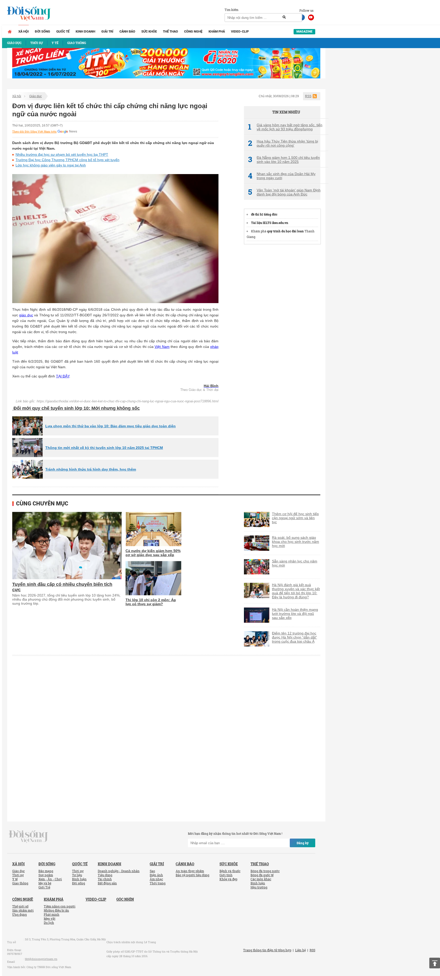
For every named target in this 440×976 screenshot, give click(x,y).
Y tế (15, 879)
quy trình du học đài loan (285, 231)
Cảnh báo (127, 31)
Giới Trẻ (44, 887)
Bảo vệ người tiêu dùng (192, 875)
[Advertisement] (282, 325)
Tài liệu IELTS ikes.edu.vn (269, 223)
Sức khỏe (149, 31)
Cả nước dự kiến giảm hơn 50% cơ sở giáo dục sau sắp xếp (153, 553)
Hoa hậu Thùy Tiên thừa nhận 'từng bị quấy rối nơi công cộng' (283, 143)
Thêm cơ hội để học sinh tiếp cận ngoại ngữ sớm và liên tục (295, 518)
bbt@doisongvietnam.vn (41, 959)
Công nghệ (193, 31)
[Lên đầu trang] (434, 963)
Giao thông (20, 883)
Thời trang (158, 883)
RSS (308, 96)
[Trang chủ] (9, 31)
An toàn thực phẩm (190, 871)
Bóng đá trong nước (265, 871)
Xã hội (23, 31)
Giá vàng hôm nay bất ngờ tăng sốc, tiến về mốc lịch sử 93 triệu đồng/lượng (285, 127)
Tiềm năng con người (59, 906)
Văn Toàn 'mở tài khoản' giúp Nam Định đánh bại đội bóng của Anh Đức (284, 192)
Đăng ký (303, 843)
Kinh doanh (85, 31)
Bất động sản (107, 883)
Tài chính (105, 879)
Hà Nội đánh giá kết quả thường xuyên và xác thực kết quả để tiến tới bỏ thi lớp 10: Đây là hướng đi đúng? (296, 591)
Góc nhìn (125, 899)
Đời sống (42, 31)
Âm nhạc (156, 879)
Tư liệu (77, 875)
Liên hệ (300, 950)
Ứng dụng (19, 914)
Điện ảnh (156, 875)
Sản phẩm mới (23, 910)
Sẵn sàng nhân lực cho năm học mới (294, 563)
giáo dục (26, 315)
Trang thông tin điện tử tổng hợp (267, 950)
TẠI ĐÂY (62, 376)
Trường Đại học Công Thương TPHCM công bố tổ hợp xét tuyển (67, 160)
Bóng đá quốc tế (262, 875)
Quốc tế (63, 31)
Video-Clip (240, 31)
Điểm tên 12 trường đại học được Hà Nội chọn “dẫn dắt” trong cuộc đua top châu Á (294, 637)
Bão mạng (45, 871)
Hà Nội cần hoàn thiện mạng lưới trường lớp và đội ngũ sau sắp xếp (295, 613)
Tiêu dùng (105, 875)
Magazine (304, 31)
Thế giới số (20, 906)
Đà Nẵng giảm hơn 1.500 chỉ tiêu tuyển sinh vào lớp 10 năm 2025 (284, 159)
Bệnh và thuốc (229, 871)
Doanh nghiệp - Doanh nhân (119, 871)
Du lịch (49, 923)
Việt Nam (162, 347)
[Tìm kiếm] (284, 17)
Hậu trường (259, 887)
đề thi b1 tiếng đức (264, 214)
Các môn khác (261, 879)
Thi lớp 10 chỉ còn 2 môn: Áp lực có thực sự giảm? (151, 602)
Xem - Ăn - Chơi (50, 879)
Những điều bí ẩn (56, 910)
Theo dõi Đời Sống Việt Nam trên (34, 131)
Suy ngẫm (45, 875)
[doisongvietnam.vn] (28, 836)
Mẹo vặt (49, 918)
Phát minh (51, 914)
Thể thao (170, 31)
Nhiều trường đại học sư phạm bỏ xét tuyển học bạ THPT (62, 154)
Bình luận (79, 879)
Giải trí (107, 31)
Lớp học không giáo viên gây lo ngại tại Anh (51, 165)
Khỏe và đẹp (228, 879)
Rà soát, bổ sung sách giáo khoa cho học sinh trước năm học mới (295, 541)
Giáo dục (35, 96)
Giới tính (225, 875)
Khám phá (217, 31)
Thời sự (18, 875)
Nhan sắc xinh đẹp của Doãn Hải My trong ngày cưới (281, 176)
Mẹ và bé (44, 883)
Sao (152, 871)
